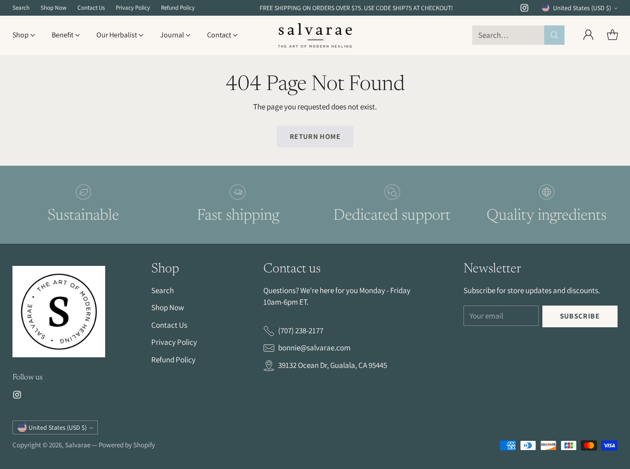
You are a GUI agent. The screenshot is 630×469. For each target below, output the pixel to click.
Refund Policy (173, 360)
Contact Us (169, 325)
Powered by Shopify (127, 444)
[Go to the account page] (588, 35)
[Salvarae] (315, 35)
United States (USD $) (582, 8)
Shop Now (167, 307)
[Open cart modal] (612, 35)
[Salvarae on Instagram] (524, 9)
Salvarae (77, 444)
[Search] (554, 35)
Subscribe (580, 316)
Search (162, 290)
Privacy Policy (174, 342)
